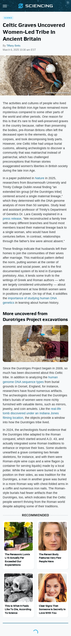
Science (8, 18)
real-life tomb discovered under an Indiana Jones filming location (32, 413)
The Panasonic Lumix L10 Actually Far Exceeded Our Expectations (17, 559)
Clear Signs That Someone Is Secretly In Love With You (52, 609)
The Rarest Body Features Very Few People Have (50, 558)
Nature (39, 178)
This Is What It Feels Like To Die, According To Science (18, 609)
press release (12, 218)
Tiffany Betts (14, 45)
